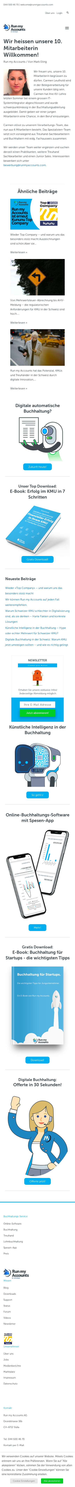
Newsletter (9, 1323)
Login (59, 13)
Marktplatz (9, 1371)
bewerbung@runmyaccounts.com (24, 165)
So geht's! (38, 795)
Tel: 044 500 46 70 (14, 1439)
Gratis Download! (37, 559)
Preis (6, 1253)
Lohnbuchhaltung (13, 1241)
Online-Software (12, 1223)
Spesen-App (10, 1247)
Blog (6, 1287)
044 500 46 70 (11, 4)
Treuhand (8, 1235)
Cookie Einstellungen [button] (24, 1481)
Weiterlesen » (18, 252)
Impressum (9, 1377)
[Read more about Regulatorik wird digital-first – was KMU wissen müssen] (37, 277)
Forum (7, 1311)
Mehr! (37, 927)
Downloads (9, 1293)
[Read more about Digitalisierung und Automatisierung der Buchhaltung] (37, 347)
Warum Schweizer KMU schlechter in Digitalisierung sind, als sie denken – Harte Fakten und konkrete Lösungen (37, 616)
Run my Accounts (14, 61)
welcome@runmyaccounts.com (36, 4)
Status (6, 1305)
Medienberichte (12, 1365)
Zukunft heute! (37, 466)
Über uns (50, 13)
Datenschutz (10, 1383)
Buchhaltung (10, 1229)
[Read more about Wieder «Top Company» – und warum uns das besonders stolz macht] (37, 214)
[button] (67, 12)
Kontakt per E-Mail (13, 1445)
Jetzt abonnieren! (37, 713)
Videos (7, 1317)
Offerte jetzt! (37, 1181)
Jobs (6, 1359)
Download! (37, 1060)
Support (7, 1299)
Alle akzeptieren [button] (52, 1481)
